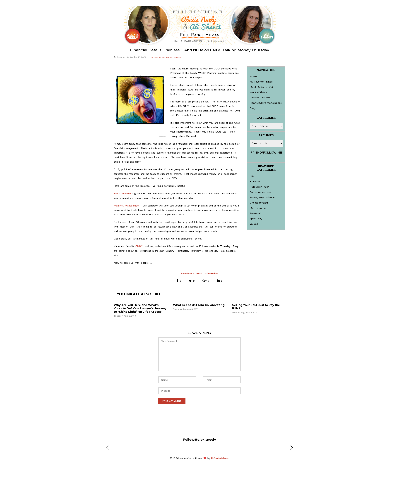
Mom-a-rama (258, 207)
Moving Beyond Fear (262, 197)
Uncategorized (259, 202)
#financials (211, 273)
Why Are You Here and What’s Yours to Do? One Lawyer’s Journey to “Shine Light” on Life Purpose (140, 308)
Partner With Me (260, 97)
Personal (255, 213)
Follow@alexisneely (199, 439)
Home (253, 76)
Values (254, 223)
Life (252, 176)
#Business (187, 273)
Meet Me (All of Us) (261, 86)
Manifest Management (126, 205)
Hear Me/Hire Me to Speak (266, 102)
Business (156, 57)
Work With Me (258, 92)
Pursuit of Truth (259, 186)
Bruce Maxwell (122, 193)
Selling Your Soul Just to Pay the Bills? (256, 306)
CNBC (139, 246)
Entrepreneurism (171, 57)
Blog (253, 108)
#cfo (199, 273)
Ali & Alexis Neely (220, 458)
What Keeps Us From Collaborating (199, 305)
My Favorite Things (261, 81)
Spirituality (256, 218)
